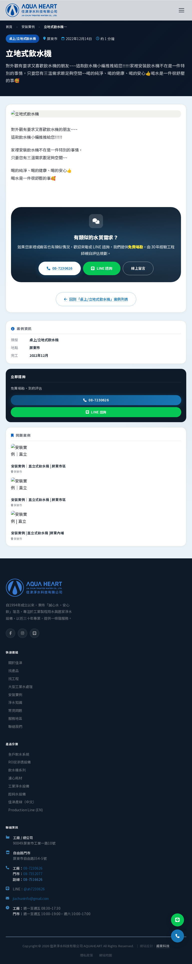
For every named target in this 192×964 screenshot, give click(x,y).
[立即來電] (177, 935)
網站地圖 (105, 955)
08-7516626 (32, 879)
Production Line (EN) (25, 809)
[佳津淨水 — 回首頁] (31, 10)
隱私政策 (86, 955)
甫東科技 (163, 945)
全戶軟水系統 (18, 754)
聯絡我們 (15, 726)
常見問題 (15, 710)
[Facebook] (10, 633)
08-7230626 (62, 268)
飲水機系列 (17, 769)
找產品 (13, 670)
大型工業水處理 (20, 686)
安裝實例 (28, 26)
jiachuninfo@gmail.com (31, 898)
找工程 (13, 678)
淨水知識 (15, 702)
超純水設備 (17, 793)
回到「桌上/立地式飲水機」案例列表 (98, 299)
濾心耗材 (15, 777)
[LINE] (34, 633)
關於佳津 (15, 662)
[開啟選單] (181, 10)
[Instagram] (22, 633)
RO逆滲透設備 (19, 761)
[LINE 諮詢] (177, 919)
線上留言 (138, 268)
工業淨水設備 (18, 785)
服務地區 (15, 718)
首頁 (9, 26)
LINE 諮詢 (104, 268)
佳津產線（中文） (22, 801)
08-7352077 (32, 873)
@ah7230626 (34, 888)
